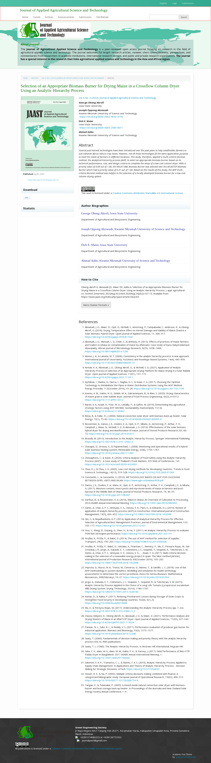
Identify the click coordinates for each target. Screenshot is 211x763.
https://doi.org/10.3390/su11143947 (105, 411)
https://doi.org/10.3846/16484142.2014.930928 (141, 541)
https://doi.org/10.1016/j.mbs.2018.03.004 (146, 577)
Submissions (188, 3)
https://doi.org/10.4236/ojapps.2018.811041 (109, 336)
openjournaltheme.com (185, 757)
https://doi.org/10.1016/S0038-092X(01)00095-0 (135, 419)
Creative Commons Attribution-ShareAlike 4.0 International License (147, 193)
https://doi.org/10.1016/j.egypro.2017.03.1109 (159, 388)
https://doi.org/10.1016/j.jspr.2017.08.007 (107, 494)
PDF (26, 198)
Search (184, 17)
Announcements (66, 17)
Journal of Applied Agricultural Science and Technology (64, 10)
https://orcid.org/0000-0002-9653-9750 (101, 116)
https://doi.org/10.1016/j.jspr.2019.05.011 (111, 433)
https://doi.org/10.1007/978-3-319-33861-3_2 (110, 611)
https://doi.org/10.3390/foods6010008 (106, 602)
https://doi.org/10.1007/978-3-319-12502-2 (109, 441)
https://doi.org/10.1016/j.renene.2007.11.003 (109, 452)
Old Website (102, 17)
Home (25, 17)
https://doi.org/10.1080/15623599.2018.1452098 (144, 514)
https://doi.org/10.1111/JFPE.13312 (104, 399)
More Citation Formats (95, 304)
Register (163, 3)
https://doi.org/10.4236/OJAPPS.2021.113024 (109, 622)
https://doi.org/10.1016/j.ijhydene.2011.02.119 (147, 533)
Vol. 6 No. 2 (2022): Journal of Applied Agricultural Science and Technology (73, 78)
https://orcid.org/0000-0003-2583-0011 (101, 127)
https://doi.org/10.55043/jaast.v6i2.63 (43, 180)
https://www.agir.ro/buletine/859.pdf (143, 480)
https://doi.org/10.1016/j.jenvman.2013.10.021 (121, 525)
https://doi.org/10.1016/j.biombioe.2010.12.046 (110, 633)
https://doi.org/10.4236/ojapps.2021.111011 (109, 377)
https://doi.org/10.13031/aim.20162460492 (153, 502)
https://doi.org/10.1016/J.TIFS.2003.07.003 (151, 472)
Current (36, 17)
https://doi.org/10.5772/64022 (143, 669)
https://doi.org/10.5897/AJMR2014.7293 (106, 351)
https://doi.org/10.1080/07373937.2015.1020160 (111, 591)
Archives (49, 17)
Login (174, 3)
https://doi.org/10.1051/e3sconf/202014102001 (111, 464)
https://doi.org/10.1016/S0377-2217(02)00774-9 (111, 680)
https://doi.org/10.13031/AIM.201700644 (107, 657)
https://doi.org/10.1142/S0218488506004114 (110, 362)
